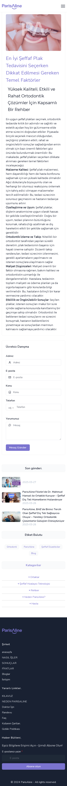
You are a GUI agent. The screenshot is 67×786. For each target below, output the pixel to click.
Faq (4, 718)
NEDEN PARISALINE (14, 701)
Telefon (10, 400)
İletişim (6, 679)
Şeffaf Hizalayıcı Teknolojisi (35, 584)
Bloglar (6, 674)
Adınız (9, 356)
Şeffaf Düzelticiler (50, 546)
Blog (33, 553)
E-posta (10, 371)
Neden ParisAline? (34, 597)
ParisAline (29, 546)
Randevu (7, 712)
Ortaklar (34, 577)
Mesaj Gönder (18, 447)
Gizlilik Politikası (11, 729)
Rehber (35, 590)
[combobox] (10, 408)
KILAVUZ (7, 696)
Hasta (34, 603)
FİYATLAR (8, 668)
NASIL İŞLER (9, 657)
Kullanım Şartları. (11, 723)
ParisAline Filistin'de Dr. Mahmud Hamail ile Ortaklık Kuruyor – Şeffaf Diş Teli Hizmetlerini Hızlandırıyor (43, 495)
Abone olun (33, 766)
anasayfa (7, 652)
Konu (9, 386)
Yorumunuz (12, 418)
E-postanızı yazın (12, 751)
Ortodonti (12, 546)
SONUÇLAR (9, 663)
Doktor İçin (8, 707)
